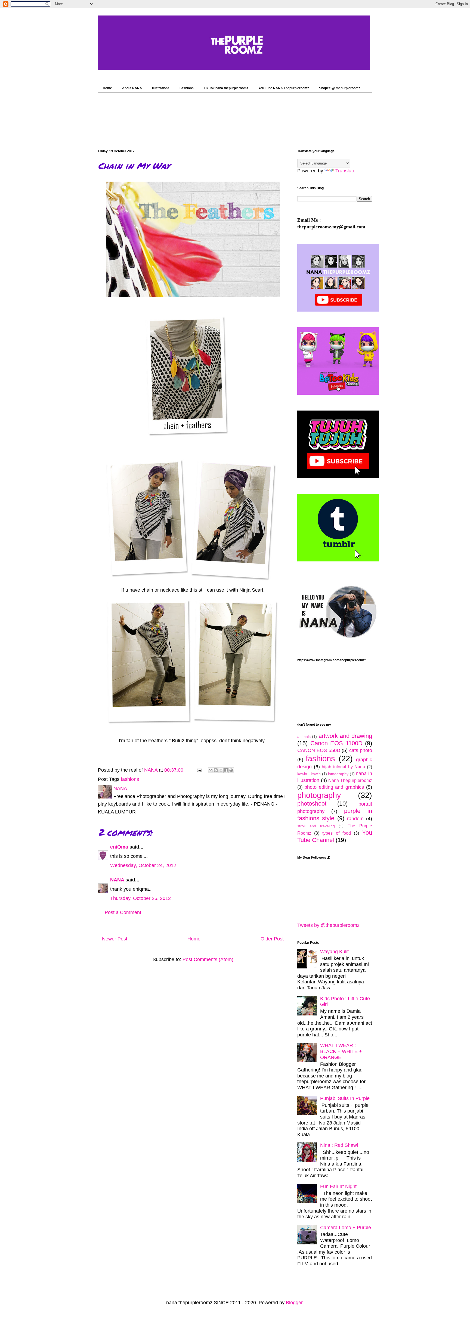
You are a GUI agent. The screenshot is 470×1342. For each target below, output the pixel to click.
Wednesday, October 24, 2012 (143, 865)
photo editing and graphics (334, 787)
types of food (336, 833)
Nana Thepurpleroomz (350, 780)
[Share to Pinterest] (231, 770)
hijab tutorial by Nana (343, 766)
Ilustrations (160, 88)
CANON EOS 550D (318, 750)
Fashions (187, 88)
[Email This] (210, 770)
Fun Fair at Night (338, 1186)
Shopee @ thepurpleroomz (339, 88)
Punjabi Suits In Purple (345, 1098)
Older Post (272, 939)
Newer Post (114, 939)
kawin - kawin (309, 774)
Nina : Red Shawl (339, 1145)
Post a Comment (123, 912)
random (355, 818)
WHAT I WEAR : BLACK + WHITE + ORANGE (341, 1051)
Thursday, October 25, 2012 (140, 898)
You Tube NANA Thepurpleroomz (283, 88)
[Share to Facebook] (226, 770)
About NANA (132, 88)
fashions (130, 779)
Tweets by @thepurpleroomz (328, 925)
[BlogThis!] (215, 770)
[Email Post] (198, 770)
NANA (117, 880)
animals (304, 736)
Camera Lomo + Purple (345, 1227)
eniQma (119, 847)
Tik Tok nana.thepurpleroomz (226, 88)
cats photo (360, 750)
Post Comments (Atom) (208, 959)
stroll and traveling (316, 826)
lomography (338, 774)
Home (107, 88)
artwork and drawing (345, 735)
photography (319, 795)
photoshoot (311, 803)
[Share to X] (221, 770)
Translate (345, 170)
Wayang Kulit (334, 951)
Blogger (294, 1302)
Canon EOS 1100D (336, 743)
